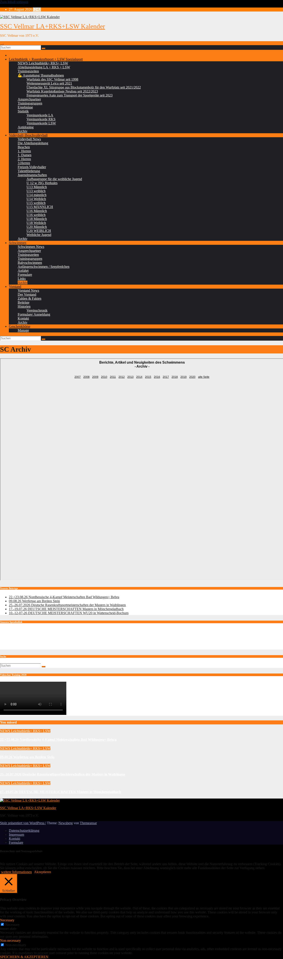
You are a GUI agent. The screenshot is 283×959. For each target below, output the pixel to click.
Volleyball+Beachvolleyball (28, 135)
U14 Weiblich (36, 199)
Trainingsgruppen (30, 103)
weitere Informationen (16, 872)
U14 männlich (36, 195)
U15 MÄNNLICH (40, 207)
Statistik (23, 111)
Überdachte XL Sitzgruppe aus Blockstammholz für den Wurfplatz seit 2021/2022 (84, 87)
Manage (23, 330)
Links (22, 278)
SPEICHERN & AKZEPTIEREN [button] (24, 957)
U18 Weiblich (36, 223)
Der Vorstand (27, 294)
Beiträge (23, 302)
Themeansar (88, 823)
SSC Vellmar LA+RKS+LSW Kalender (52, 26)
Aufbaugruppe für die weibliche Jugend (54, 179)
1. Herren (24, 151)
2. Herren (24, 159)
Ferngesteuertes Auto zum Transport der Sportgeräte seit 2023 (70, 95)
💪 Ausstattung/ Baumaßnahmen (41, 75)
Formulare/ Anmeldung (34, 314)
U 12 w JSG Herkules (42, 183)
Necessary (12, 924)
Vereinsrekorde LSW (41, 123)
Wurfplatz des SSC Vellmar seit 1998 (52, 79)
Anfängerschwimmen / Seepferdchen (43, 266)
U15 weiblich (36, 203)
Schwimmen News (31, 247)
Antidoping (26, 127)
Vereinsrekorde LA (40, 115)
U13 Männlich (37, 187)
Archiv (22, 131)
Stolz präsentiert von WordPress (22, 823)
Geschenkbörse (19, 326)
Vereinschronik (37, 310)
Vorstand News (28, 290)
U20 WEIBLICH (39, 231)
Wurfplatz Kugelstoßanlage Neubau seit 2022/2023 (62, 91)
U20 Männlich (37, 227)
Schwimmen (17, 243)
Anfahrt (23, 270)
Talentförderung (29, 171)
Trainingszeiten (28, 71)
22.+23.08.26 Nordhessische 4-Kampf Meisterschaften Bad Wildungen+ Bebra (64, 597)
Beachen (24, 147)
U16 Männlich (37, 211)
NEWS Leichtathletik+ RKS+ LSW (43, 63)
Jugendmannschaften (32, 175)
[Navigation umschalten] (2, 44)
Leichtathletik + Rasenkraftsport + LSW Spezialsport (46, 59)
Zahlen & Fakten (29, 298)
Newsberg (65, 823)
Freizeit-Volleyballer (32, 167)
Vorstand (15, 286)
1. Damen (24, 155)
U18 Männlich (37, 219)
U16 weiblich (36, 215)
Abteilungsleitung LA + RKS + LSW (44, 67)
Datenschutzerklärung (24, 830)
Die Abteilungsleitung (33, 143)
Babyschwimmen (30, 262)
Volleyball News (29, 139)
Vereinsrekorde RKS (41, 119)
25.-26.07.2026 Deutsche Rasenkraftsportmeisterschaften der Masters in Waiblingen (67, 605)
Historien (24, 306)
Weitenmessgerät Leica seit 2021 (49, 83)
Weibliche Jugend (39, 235)
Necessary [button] (7, 920)
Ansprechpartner (29, 99)
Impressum (16, 834)
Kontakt (23, 318)
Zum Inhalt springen (14, 2)
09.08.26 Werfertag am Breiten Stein (34, 601)
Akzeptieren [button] (42, 872)
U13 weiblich (36, 191)
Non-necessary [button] (10, 940)
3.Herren (24, 163)
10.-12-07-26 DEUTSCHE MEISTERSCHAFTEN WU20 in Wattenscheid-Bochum (68, 613)
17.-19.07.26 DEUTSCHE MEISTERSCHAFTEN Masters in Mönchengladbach (66, 609)
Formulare (25, 274)
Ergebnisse (25, 107)
